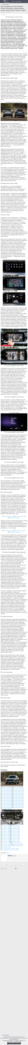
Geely (3, 12)
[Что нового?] (23, 1)
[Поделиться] (27, 15)
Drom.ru (8, 852)
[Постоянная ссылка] (7, 770)
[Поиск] (26, 1)
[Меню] (1, 1)
